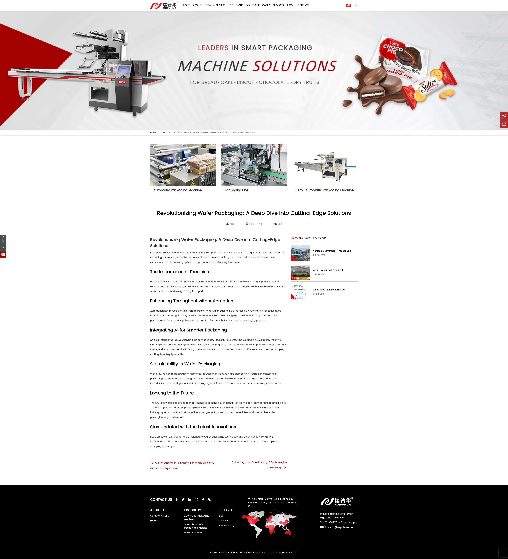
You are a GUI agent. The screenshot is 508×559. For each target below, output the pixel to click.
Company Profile (159, 516)
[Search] (355, 5)
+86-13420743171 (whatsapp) (340, 522)
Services (278, 5)
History (154, 521)
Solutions (236, 5)
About (197, 5)
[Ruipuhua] (164, 5)
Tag (163, 132)
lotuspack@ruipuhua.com (338, 527)
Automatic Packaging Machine (196, 517)
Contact (303, 5)
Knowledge (319, 238)
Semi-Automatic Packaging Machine (195, 526)
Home (186, 5)
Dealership (253, 5)
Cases (266, 5)
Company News (300, 238)
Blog (289, 5)
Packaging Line (193, 533)
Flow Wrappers (216, 5)
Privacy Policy (226, 526)
